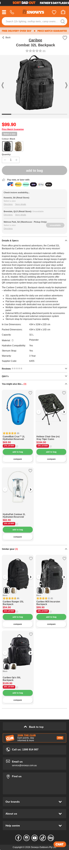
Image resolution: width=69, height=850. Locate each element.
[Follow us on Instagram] (26, 838)
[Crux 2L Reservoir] (18, 406)
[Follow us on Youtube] (34, 838)
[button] (41, 412)
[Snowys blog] (51, 838)
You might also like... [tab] (14, 384)
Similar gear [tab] (10, 549)
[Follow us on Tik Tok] (43, 838)
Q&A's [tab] (5, 376)
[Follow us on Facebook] (18, 838)
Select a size (9, 134)
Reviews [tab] (6, 368)
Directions (8, 204)
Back (8, 37)
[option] (51, 406)
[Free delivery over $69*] (17, 31)
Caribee (35, 40)
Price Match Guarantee (13, 129)
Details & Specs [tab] (10, 240)
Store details (20, 204)
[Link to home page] (35, 12)
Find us (34, 775)
